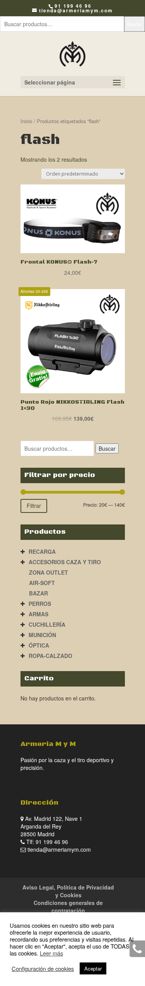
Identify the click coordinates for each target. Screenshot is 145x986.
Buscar (134, 23)
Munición (42, 635)
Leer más (51, 953)
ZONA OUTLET (48, 572)
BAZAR (38, 593)
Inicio (26, 121)
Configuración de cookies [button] (43, 968)
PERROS (40, 603)
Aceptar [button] (93, 968)
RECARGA (42, 551)
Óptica (39, 645)
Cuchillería (47, 624)
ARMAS (38, 614)
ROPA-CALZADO (50, 656)
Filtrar (34, 505)
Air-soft (42, 583)
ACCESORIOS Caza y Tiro (65, 562)
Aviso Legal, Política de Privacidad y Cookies (68, 891)
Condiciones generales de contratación (68, 906)
